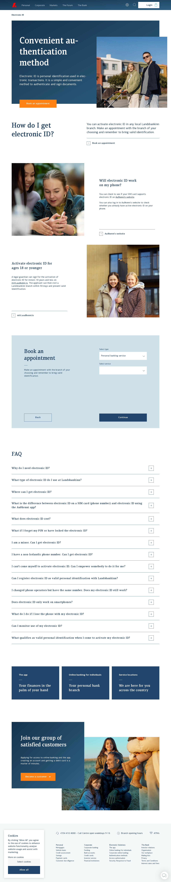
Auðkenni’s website (125, 197)
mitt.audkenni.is (20, 283)
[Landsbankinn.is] (14, 5)
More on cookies (16, 857)
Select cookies (24, 862)
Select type (104, 349)
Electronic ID (18, 15)
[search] (134, 5)
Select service (105, 364)
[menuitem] (26, 5)
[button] (120, 5)
